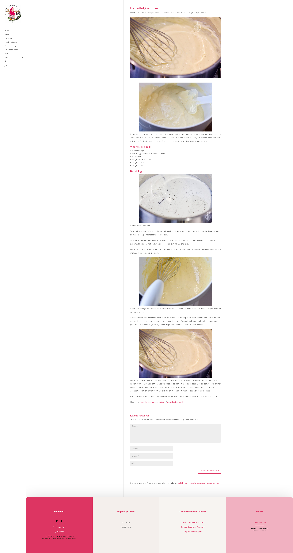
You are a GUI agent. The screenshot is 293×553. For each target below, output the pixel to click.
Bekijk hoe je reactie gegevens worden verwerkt (199, 483)
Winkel (7, 35)
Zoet (195, 13)
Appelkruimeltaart (175, 402)
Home (7, 31)
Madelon (137, 13)
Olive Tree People (11, 46)
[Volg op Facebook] (61, 521)
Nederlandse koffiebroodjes (152, 402)
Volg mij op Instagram (192, 531)
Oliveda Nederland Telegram (193, 527)
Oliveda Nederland (11, 42)
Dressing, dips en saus (172, 13)
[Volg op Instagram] (57, 521)
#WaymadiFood (157, 13)
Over (6, 57)
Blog (6, 53)
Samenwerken (260, 522)
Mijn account (9, 38)
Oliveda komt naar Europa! (193, 522)
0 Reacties (202, 13)
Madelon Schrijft (187, 13)
